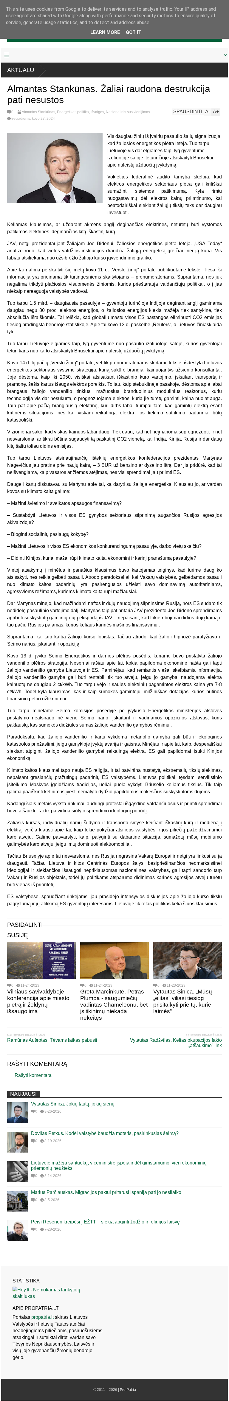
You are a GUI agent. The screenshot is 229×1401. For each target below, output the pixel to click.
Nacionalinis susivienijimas (128, 112)
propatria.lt (42, 1317)
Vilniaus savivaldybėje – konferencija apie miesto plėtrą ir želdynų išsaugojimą (38, 1001)
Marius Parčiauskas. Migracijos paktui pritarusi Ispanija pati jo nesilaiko (106, 1192)
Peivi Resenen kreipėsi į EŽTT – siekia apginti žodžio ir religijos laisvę (105, 1221)
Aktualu (20, 70)
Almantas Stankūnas (38, 112)
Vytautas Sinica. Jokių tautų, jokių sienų (72, 1103)
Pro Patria (128, 1390)
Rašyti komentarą (33, 1075)
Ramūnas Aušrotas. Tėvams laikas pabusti (52, 1040)
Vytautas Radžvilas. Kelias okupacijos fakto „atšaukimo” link (176, 1043)
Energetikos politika (73, 112)
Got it (133, 32)
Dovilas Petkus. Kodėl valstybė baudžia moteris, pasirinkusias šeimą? (105, 1133)
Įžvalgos (97, 112)
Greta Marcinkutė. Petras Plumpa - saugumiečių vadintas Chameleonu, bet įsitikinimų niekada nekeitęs (114, 1004)
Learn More (105, 32)
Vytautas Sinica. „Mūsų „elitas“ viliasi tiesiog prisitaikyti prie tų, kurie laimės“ (182, 1001)
